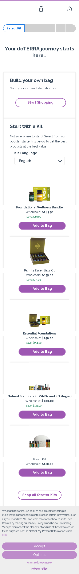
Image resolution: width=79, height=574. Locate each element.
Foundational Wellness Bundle (39, 207)
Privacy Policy (39, 568)
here (5, 535)
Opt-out (39, 555)
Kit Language (25, 153)
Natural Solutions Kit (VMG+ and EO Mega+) (39, 396)
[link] (70, 9)
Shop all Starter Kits (39, 495)
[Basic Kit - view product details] (39, 441)
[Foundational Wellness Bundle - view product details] (39, 189)
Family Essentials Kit (39, 270)
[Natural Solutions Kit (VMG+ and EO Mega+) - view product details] (39, 378)
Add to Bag (42, 226)
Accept (39, 546)
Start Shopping (41, 102)
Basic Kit (39, 459)
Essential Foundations (39, 333)
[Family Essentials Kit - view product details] (39, 252)
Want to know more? (39, 562)
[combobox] (39, 161)
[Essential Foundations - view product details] (39, 315)
